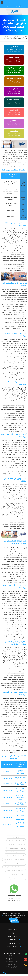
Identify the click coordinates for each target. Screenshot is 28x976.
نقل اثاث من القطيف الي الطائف (17, 878)
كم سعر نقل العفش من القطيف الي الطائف (15, 852)
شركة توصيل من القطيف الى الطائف (16, 856)
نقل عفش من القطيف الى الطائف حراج (16, 848)
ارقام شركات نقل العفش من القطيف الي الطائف (14, 859)
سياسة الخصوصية (12, 929)
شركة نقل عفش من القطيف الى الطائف (16, 837)
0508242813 (11, 901)
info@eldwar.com (15, 2)
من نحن (13, 932)
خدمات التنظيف (12, 939)
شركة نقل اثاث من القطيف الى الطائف (16, 841)
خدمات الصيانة (13, 943)
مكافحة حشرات (12, 936)
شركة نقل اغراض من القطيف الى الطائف (16, 844)
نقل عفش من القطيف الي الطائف (17, 874)
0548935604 (12, 898)
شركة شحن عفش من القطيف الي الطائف (15, 863)
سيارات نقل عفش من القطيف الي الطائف (15, 871)
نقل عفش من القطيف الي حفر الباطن (9, 751)
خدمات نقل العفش (15, 37)
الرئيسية (25, 37)
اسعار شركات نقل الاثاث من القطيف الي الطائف (14, 867)
